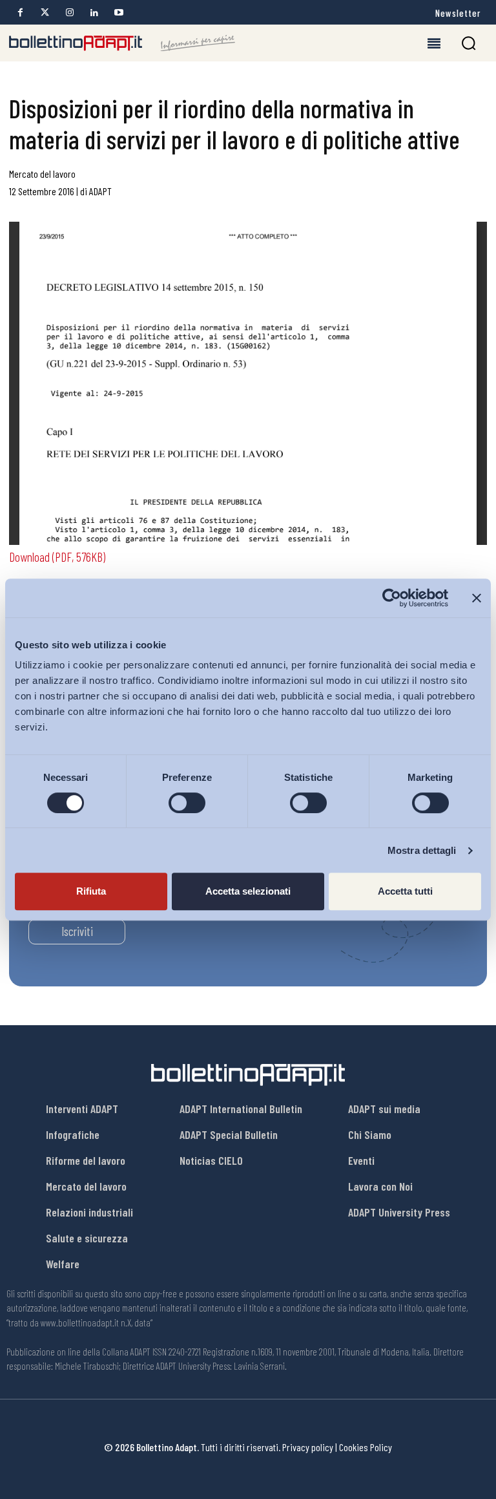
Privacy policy (307, 1447)
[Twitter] (45, 12)
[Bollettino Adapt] (122, 43)
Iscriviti (77, 931)
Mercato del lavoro (42, 173)
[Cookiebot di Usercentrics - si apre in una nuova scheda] (391, 598)
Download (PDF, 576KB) (57, 556)
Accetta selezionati (248, 891)
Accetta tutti (405, 891)
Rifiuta (91, 891)
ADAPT (100, 191)
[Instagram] (69, 12)
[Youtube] (118, 12)
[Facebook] (20, 12)
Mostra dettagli (422, 850)
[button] (468, 43)
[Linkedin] (94, 12)
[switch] (187, 802)
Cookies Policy (365, 1447)
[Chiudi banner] (476, 597)
